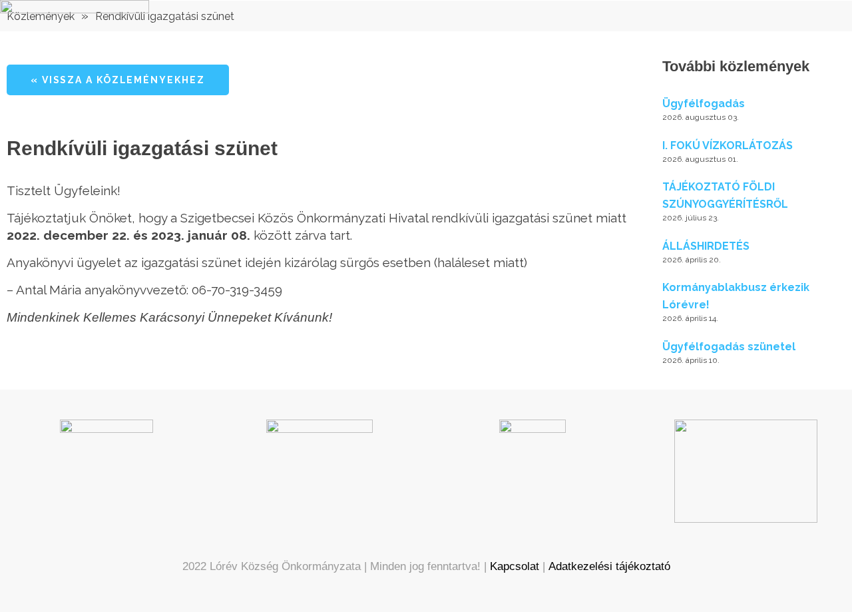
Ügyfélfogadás (703, 103)
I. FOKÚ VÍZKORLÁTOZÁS (727, 145)
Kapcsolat (514, 566)
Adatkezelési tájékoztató (609, 566)
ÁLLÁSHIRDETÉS (705, 246)
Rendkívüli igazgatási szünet (164, 16)
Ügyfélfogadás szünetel (728, 346)
